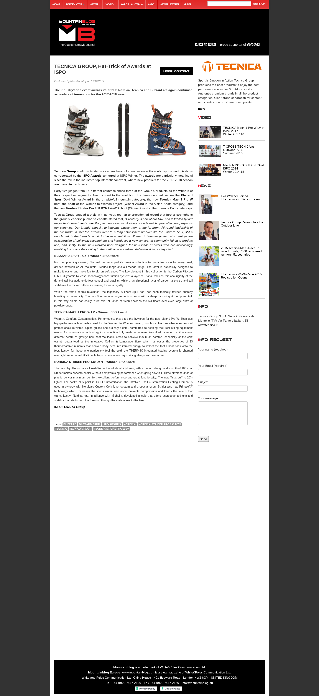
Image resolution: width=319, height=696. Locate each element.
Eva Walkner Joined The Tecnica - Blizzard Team (240, 197)
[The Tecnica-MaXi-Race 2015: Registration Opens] (209, 284)
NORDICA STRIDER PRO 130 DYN (159, 424)
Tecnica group (80, 428)
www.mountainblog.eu (137, 672)
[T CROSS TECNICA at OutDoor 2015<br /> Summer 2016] (210, 150)
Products (74, 4)
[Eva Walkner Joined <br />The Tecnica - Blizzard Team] (209, 204)
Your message (208, 398)
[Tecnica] (231, 66)
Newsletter (169, 4)
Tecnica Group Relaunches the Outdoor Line (242, 223)
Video (109, 4)
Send (203, 439)
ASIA (187, 4)
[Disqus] (123, 493)
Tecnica (61, 428)
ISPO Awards (91, 175)
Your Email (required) (212, 365)
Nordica (129, 424)
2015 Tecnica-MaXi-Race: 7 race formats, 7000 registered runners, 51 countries (241, 251)
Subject (203, 382)
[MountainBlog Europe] (77, 32)
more (202, 108)
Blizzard (69, 424)
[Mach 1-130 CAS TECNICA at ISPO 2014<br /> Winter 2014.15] (210, 169)
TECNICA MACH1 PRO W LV (111, 428)
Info (151, 4)
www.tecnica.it (207, 325)
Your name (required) (213, 349)
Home (56, 4)
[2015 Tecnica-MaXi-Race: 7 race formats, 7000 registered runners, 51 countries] (209, 256)
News (94, 4)
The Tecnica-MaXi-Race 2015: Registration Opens (242, 275)
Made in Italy (132, 4)
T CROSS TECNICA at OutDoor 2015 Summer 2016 (238, 150)
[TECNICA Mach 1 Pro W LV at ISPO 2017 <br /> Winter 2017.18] (210, 132)
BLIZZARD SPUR (89, 424)
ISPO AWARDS (112, 424)
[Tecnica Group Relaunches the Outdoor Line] (209, 230)
